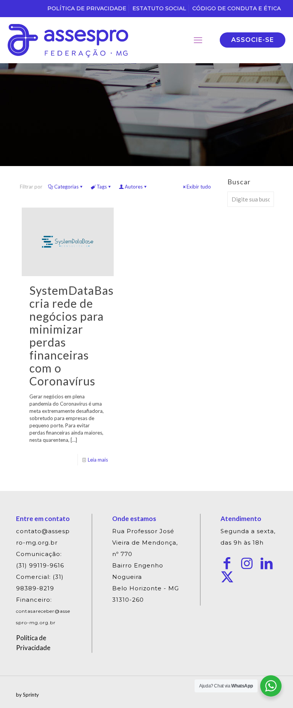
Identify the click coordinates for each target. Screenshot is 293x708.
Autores (134, 187)
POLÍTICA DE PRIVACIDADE (86, 8)
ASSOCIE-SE (252, 39)
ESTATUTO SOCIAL (159, 8)
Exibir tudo (199, 187)
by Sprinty (27, 695)
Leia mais (98, 460)
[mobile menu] (198, 40)
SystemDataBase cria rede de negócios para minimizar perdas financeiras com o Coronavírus (74, 335)
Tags (102, 187)
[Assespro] (68, 40)
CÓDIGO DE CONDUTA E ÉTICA (236, 8)
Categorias (66, 187)
